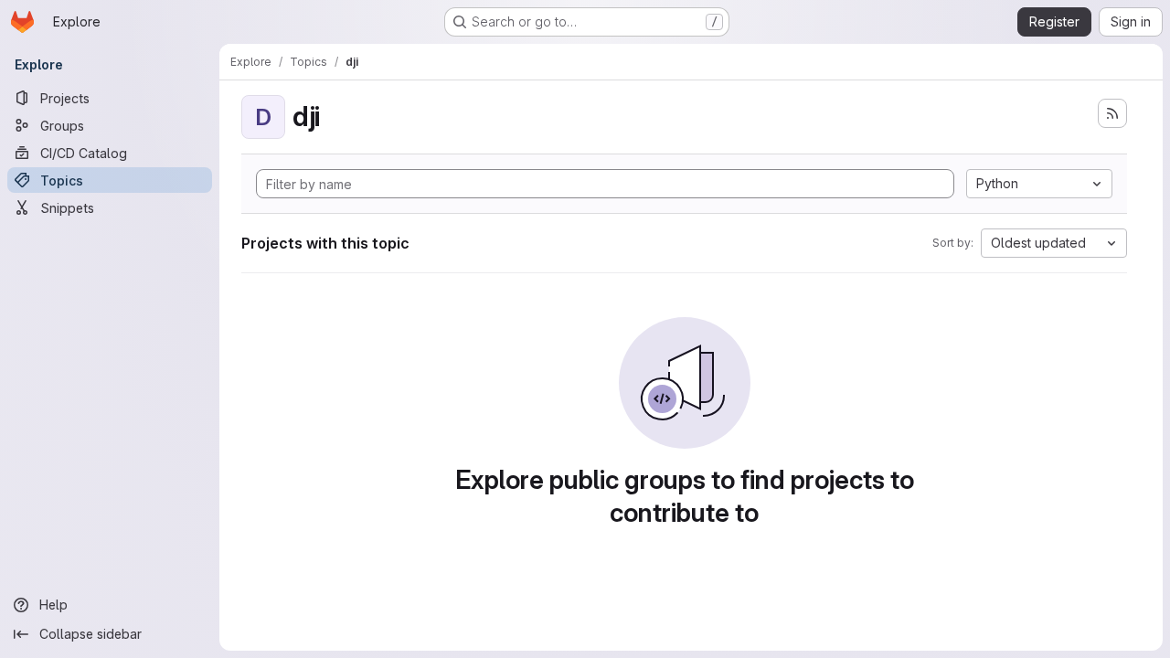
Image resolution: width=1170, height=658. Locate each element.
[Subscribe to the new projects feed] (1112, 113)
